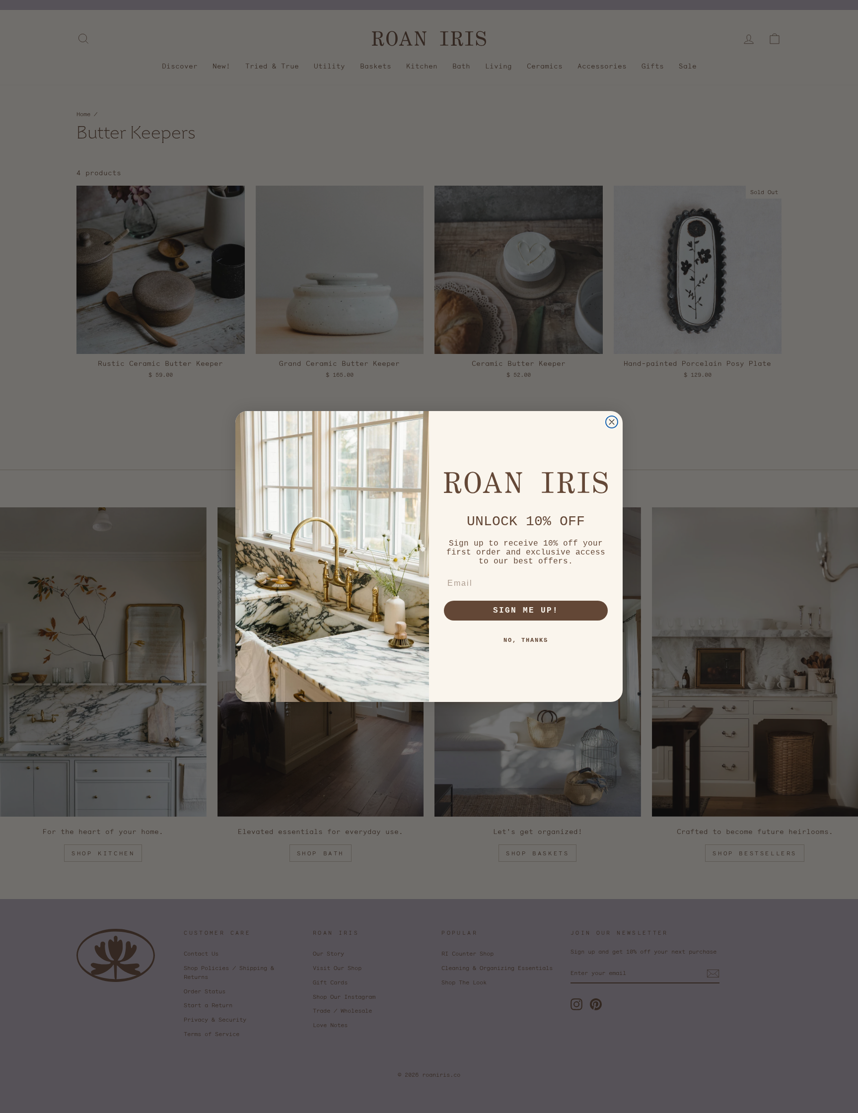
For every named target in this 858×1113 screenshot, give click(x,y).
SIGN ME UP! (526, 610)
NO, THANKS (525, 640)
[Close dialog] (612, 422)
